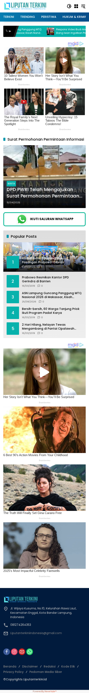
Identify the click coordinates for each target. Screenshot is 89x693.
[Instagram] (14, 651)
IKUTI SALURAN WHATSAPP (51, 219)
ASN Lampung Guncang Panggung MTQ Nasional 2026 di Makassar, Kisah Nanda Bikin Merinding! (52, 295)
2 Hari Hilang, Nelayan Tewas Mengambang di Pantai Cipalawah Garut (48, 327)
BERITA (11, 183)
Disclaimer (30, 666)
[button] (69, 6)
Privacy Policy (13, 672)
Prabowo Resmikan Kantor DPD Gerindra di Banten (45, 279)
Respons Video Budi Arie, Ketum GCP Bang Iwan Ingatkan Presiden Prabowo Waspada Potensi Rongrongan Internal (40, 31)
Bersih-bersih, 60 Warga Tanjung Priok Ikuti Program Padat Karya (50, 311)
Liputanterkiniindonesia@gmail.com (36, 633)
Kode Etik (68, 666)
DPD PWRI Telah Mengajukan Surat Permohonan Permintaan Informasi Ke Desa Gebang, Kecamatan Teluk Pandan (43, 192)
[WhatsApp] (29, 651)
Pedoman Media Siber (45, 672)
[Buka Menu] (76, 6)
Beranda (9, 666)
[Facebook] (6, 651)
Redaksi (49, 666)
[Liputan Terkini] (25, 6)
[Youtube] (22, 651)
